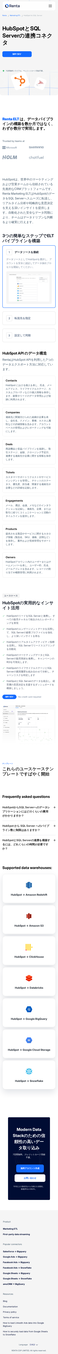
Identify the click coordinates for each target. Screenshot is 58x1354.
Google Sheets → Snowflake (17, 1278)
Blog (5, 1301)
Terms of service (11, 1317)
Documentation (10, 1306)
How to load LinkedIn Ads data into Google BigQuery (23, 1324)
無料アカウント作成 (30, 1168)
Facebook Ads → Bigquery (16, 1262)
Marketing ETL (15, 15)
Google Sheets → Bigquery (16, 1273)
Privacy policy (10, 1312)
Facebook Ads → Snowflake (17, 1267)
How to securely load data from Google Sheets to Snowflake (25, 1333)
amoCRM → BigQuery (14, 1284)
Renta (4, 15)
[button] (29, 276)
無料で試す (16, 54)
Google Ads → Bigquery (15, 1256)
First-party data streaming (16, 1234)
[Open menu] (50, 6)
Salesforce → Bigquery (14, 1251)
